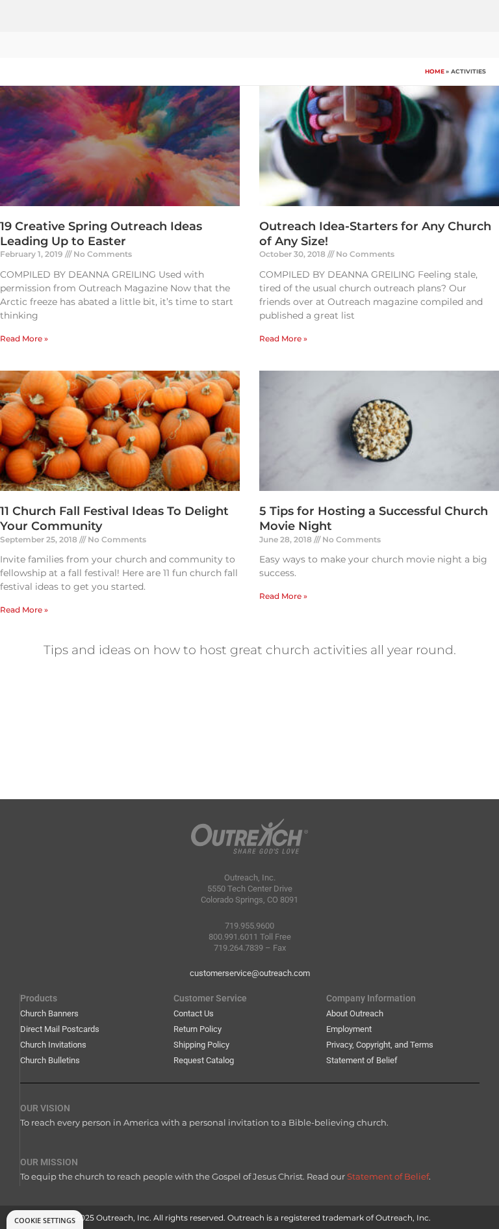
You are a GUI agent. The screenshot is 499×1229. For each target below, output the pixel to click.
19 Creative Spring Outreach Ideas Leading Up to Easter (101, 233)
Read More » (24, 338)
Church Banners (49, 1013)
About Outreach (354, 1013)
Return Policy (197, 1029)
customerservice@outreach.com (250, 973)
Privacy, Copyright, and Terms (379, 1045)
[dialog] (44, 1219)
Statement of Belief (362, 1060)
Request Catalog (203, 1060)
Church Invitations (53, 1045)
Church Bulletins (50, 1060)
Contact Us (193, 1013)
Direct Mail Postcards (59, 1029)
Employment (349, 1029)
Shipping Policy (201, 1045)
